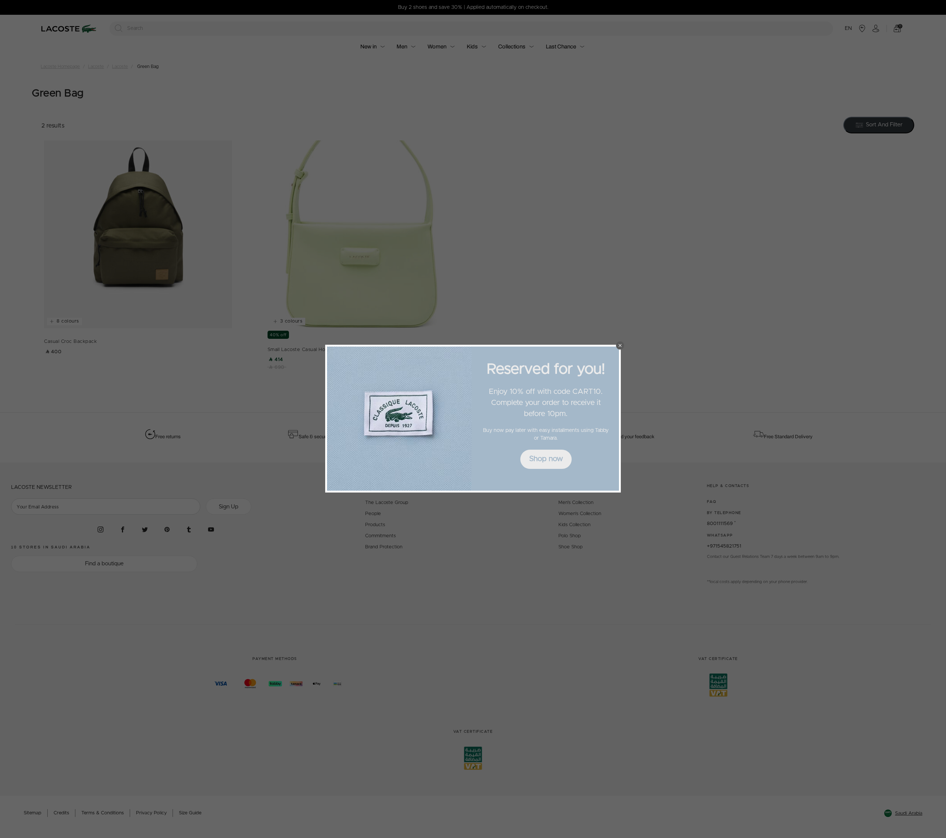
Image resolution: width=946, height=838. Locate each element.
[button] (620, 345)
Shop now (546, 459)
